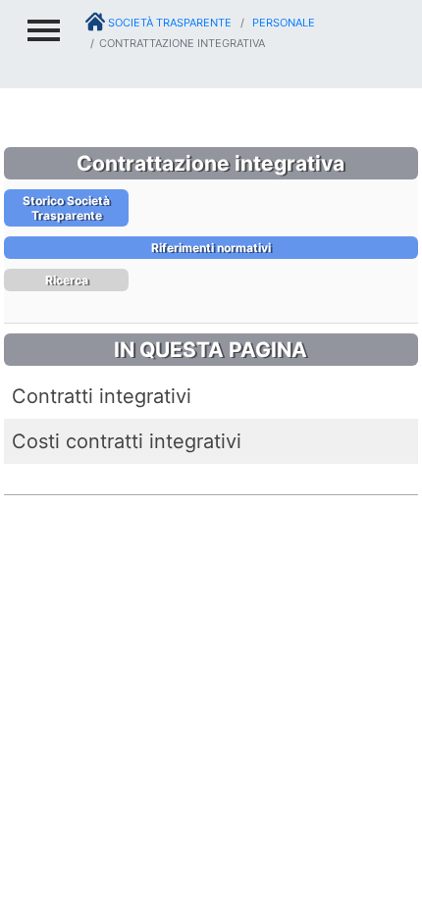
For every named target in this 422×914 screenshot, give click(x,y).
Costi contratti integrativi (126, 441)
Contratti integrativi (101, 396)
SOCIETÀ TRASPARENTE (168, 22)
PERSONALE (282, 22)
